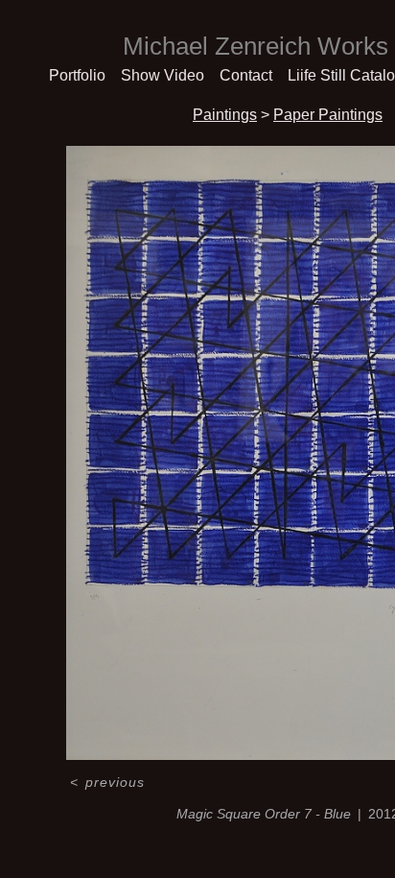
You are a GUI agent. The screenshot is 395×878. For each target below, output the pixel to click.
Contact (246, 75)
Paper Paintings (328, 115)
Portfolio (77, 75)
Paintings (225, 115)
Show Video (162, 75)
